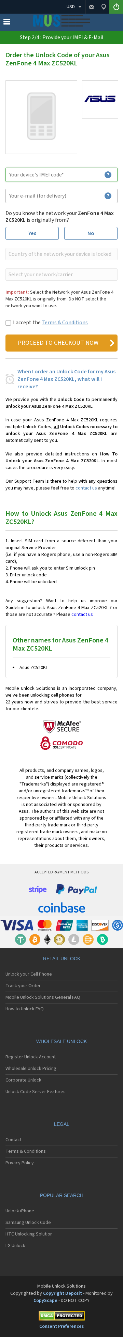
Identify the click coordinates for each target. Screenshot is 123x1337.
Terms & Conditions (65, 322)
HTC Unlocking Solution (29, 1234)
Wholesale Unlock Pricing (30, 1068)
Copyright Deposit (62, 1293)
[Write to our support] (91, 7)
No (90, 233)
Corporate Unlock (23, 1080)
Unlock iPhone (19, 1211)
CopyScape (45, 1300)
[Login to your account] (116, 7)
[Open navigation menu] (6, 23)
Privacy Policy (19, 1163)
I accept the (50, 322)
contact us (86, 488)
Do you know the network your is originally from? (59, 216)
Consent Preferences (61, 1326)
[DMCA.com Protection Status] (61, 1317)
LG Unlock (15, 1245)
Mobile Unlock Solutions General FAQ (42, 997)
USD (71, 6)
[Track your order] (103, 7)
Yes (32, 233)
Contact (13, 1139)
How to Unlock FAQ (24, 1009)
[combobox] (61, 254)
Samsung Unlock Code (28, 1222)
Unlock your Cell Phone (28, 974)
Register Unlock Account (30, 1057)
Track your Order (23, 985)
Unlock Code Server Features (35, 1091)
